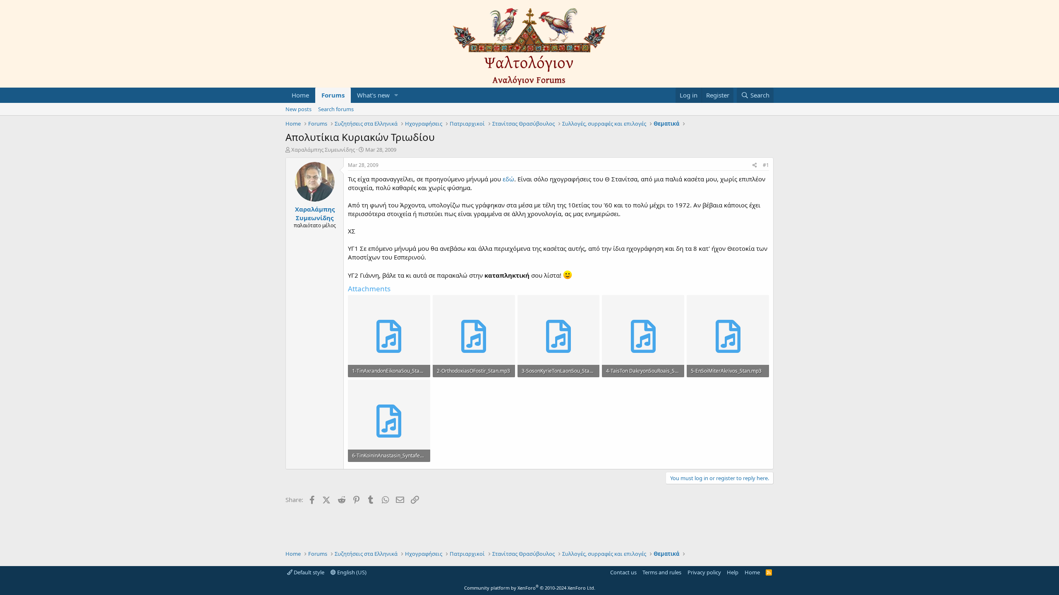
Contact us (623, 572)
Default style (308, 572)
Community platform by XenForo (529, 588)
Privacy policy (704, 572)
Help (732, 572)
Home (300, 95)
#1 (766, 165)
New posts (298, 109)
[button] (396, 95)
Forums (333, 95)
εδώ (508, 179)
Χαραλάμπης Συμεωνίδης (323, 149)
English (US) (351, 572)
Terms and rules (661, 572)
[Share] (755, 165)
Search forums (336, 109)
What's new (373, 95)
